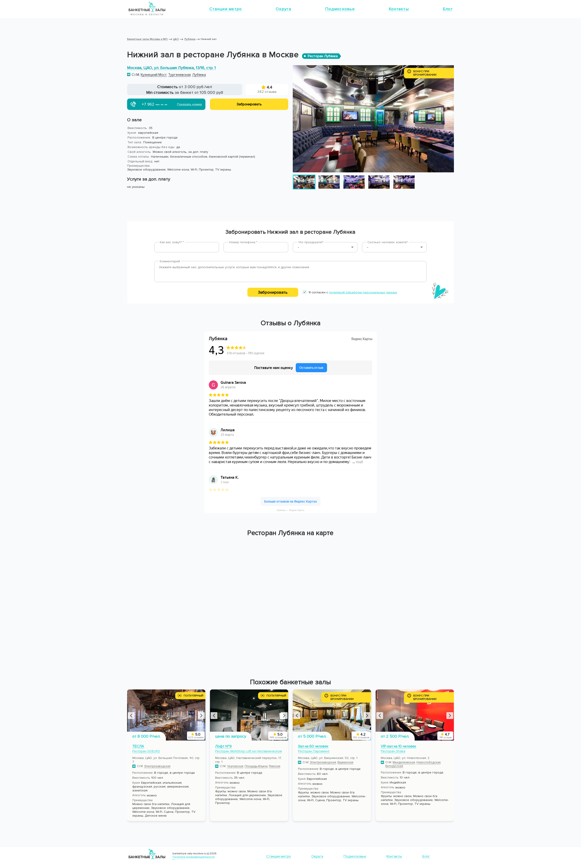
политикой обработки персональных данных (363, 292)
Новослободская (428, 762)
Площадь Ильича (256, 766)
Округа (283, 8)
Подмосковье (340, 8)
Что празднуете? (310, 242)
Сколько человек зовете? (388, 242)
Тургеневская (179, 74)
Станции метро (225, 8)
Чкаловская (235, 766)
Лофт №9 (223, 746)
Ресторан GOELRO (146, 751)
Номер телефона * (243, 242)
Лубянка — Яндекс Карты (290, 510)
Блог (448, 8)
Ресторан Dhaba (393, 751)
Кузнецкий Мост (154, 74)
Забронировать (273, 292)
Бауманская (345, 762)
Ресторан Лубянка (323, 56)
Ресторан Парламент (314, 751)
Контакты (399, 8)
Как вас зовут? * (172, 242)
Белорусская (394, 766)
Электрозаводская (157, 766)
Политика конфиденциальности (193, 857)
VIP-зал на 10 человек (398, 746)
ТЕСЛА (138, 746)
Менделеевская (404, 762)
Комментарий (170, 261)
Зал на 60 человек (313, 746)
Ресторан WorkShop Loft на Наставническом (248, 751)
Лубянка (199, 74)
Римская (274, 766)
